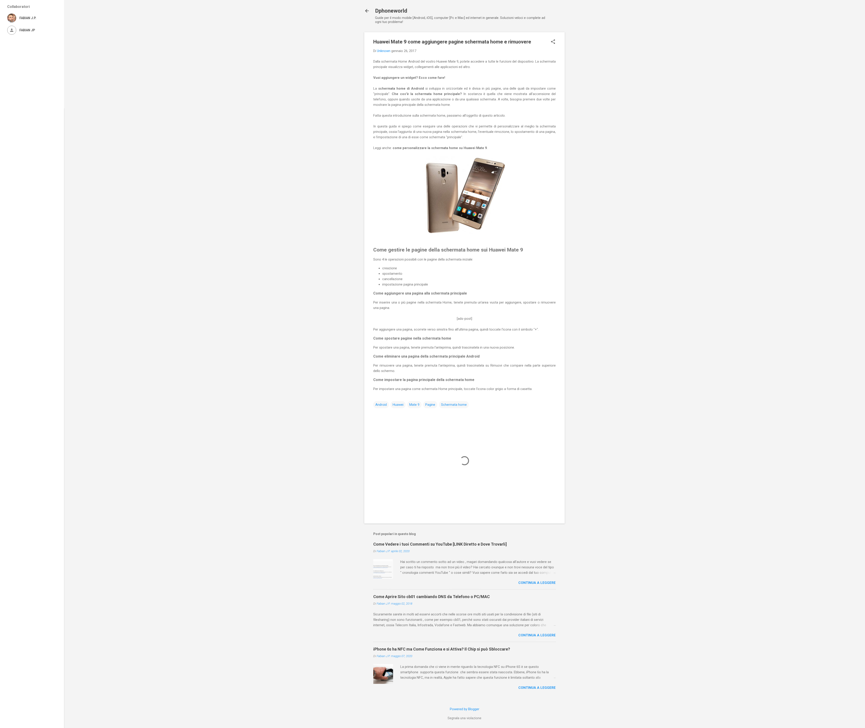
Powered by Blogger (464, 709)
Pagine (430, 405)
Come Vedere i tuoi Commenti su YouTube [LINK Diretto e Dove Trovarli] (440, 544)
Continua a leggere (537, 583)
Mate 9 (414, 405)
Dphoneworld (391, 11)
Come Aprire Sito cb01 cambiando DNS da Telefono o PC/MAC (431, 596)
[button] (553, 42)
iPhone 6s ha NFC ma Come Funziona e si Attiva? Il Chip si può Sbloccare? (441, 649)
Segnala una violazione (464, 718)
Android (381, 405)
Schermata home (454, 405)
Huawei (398, 405)
